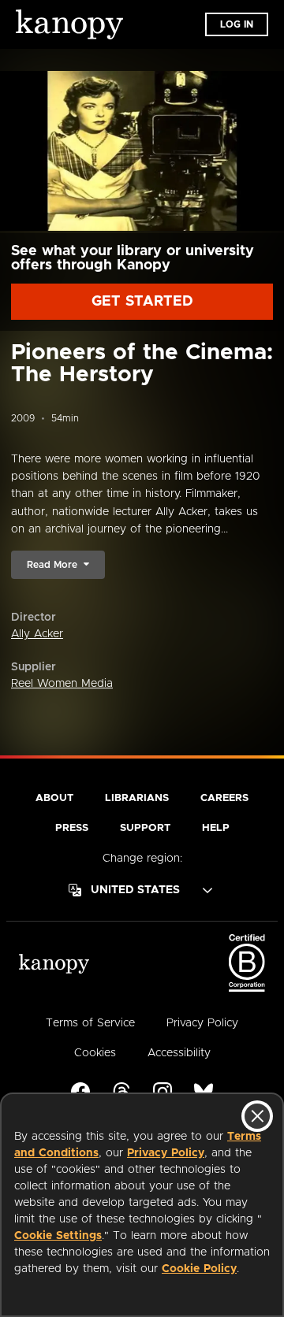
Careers (224, 798)
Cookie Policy (199, 1268)
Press (71, 828)
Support (145, 828)
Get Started (142, 302)
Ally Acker (37, 634)
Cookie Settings (58, 1235)
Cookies (95, 1053)
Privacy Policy (165, 1153)
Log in (236, 24)
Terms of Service (90, 1023)
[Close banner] (257, 1116)
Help (216, 828)
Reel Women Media (62, 683)
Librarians (137, 798)
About (54, 798)
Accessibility (179, 1053)
